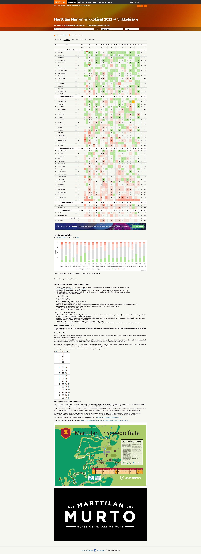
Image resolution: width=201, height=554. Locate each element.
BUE (73, 39)
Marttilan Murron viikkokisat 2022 (83, 19)
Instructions (102, 2)
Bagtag (110, 2)
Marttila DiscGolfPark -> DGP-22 (74, 25)
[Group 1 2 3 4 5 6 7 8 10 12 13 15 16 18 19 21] (132, 29)
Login (131, 2)
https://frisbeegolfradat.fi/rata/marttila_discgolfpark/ (71, 289)
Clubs (94, 2)
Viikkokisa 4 (127, 19)
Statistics (81, 2)
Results (67, 39)
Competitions (72, 2)
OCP (82, 39)
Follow (140, 6)
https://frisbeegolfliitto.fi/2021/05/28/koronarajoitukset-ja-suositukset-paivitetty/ (104, 420)
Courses (88, 2)
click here (64, 35)
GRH (77, 39)
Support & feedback (87, 550)
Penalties (91, 39)
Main (55, 5)
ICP (86, 39)
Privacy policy (101, 550)
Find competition (61, 5)
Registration (58, 39)
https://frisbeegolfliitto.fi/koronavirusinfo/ (109, 417)
